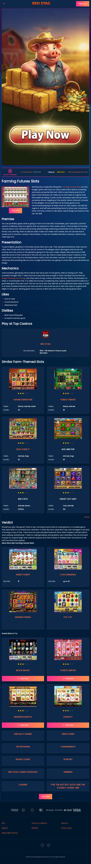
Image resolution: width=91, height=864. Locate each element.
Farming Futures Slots (71, 187)
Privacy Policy (66, 828)
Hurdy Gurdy (23, 574)
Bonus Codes (23, 759)
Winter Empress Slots (50, 172)
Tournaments (68, 746)
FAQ (3, 823)
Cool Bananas (68, 574)
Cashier (23, 784)
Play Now (83, 3)
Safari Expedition (23, 399)
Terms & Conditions (39, 823)
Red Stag (45, 344)
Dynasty (67, 716)
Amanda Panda (23, 617)
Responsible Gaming (10, 833)
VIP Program (23, 746)
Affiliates (35, 828)
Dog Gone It (23, 449)
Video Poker (68, 734)
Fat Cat (68, 617)
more (86, 517)
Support (68, 759)
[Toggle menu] (4, 4)
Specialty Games (23, 734)
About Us (64, 823)
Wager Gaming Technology (14, 278)
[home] (41, 5)
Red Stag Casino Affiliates (23, 772)
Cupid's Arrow (68, 670)
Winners (68, 772)
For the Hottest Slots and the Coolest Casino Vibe (68, 786)
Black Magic (23, 670)
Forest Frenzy (68, 399)
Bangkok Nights (23, 716)
